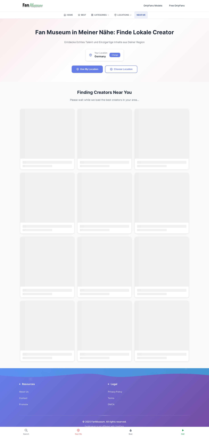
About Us (24, 391)
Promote (23, 404)
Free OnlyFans (177, 5)
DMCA (111, 404)
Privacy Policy (115, 391)
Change (115, 55)
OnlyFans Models (153, 5)
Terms (111, 398)
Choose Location (123, 69)
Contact (23, 398)
